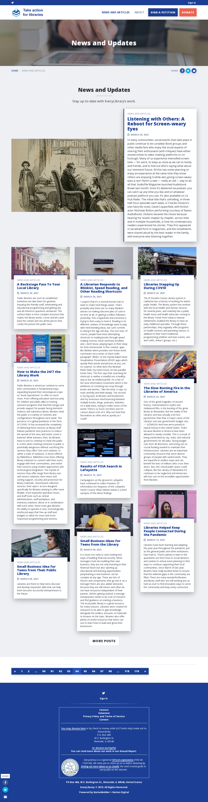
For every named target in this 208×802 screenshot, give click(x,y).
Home (14, 70)
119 (136, 671)
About (139, 12)
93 (68, 671)
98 (110, 671)
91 (52, 671)
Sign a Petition (163, 12)
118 (127, 671)
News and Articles (116, 12)
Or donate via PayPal (104, 747)
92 (60, 671)
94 (76, 671)
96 (93, 671)
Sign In (192, 2)
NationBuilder (102, 792)
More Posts (104, 641)
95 (85, 671)
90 (43, 671)
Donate (188, 12)
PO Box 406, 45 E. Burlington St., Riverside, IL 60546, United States (104, 782)
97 (101, 671)
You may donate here (73, 728)
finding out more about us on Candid (100, 766)
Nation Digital (120, 792)
